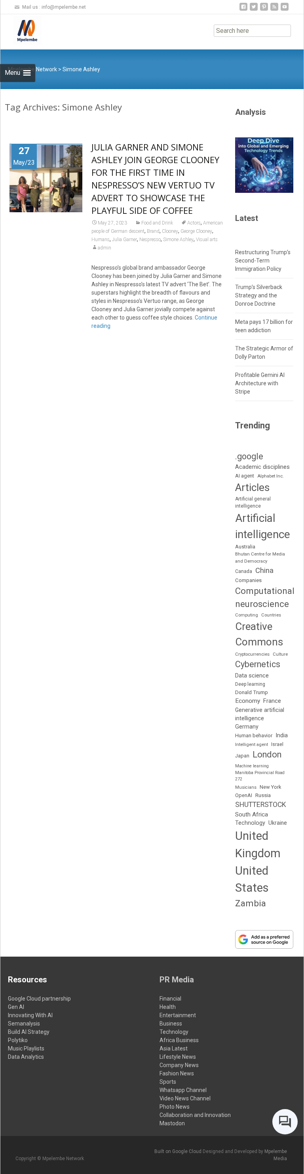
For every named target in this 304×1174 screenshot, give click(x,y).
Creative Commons (259, 634)
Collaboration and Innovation (195, 1115)
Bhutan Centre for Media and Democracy (260, 557)
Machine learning (252, 766)
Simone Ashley (178, 239)
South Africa (251, 814)
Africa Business (179, 1040)
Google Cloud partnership (39, 998)
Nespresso (150, 239)
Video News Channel (185, 1098)
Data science (252, 675)
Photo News (175, 1107)
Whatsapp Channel (183, 1090)
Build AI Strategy (28, 1032)
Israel (277, 744)
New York (270, 787)
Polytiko (18, 1040)
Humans (100, 239)
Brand (153, 231)
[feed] (274, 9)
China (264, 570)
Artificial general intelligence (253, 502)
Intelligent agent (251, 744)
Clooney (170, 231)
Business (171, 1023)
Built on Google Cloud (178, 1151)
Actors (194, 223)
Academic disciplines (262, 466)
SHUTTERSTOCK (260, 805)
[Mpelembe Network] (21, 30)
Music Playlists (26, 1048)
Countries (271, 615)
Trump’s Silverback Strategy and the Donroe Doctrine (258, 295)
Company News (179, 1065)
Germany (246, 726)
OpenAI (243, 795)
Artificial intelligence (262, 526)
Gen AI (16, 1007)
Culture (280, 654)
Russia (263, 795)
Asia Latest (174, 1048)
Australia (245, 547)
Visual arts (207, 239)
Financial (170, 998)
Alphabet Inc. (270, 476)
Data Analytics (26, 1057)
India (282, 735)
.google (249, 456)
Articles (252, 487)
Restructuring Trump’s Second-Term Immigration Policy (263, 260)
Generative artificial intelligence (259, 714)
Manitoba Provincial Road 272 (260, 776)
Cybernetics (257, 664)
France (272, 700)
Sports (168, 1082)
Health (168, 1007)
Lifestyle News (178, 1057)
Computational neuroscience (264, 597)
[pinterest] (264, 9)
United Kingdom (258, 844)
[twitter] (254, 9)
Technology (250, 823)
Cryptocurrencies (252, 654)
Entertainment (178, 1015)
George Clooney (196, 231)
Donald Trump (251, 692)
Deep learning (250, 684)
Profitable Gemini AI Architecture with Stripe (260, 383)
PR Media (177, 979)
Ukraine (277, 823)
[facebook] (243, 9)
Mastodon (172, 1123)
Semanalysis (24, 1023)
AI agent (244, 476)
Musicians (245, 787)
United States (252, 879)
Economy (247, 700)
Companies (248, 580)
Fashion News (177, 1073)
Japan (242, 756)
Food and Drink (157, 223)
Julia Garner (124, 239)
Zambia (250, 903)
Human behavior (253, 735)
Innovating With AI (30, 1015)
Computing (246, 615)
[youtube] (285, 9)
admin (104, 248)
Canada (243, 571)
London (267, 754)
